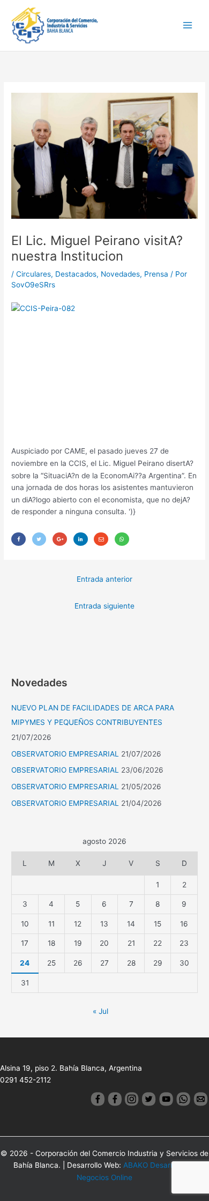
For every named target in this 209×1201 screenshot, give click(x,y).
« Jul (100, 1011)
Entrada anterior (104, 579)
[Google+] (60, 539)
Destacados (75, 274)
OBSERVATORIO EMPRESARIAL (65, 754)
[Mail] (101, 539)
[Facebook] (18, 539)
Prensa (156, 274)
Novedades (120, 274)
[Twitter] (39, 539)
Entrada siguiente (104, 606)
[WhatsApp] (122, 539)
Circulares (33, 274)
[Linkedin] (80, 539)
